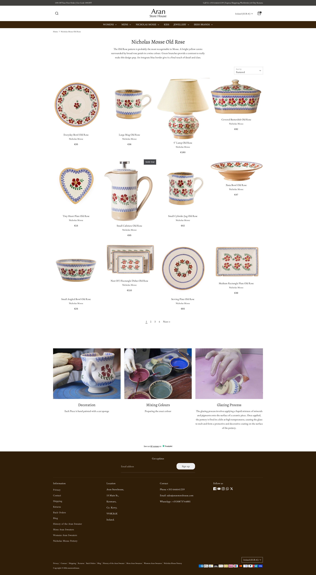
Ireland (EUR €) (242, 13)
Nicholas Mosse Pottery (65, 541)
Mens (125, 25)
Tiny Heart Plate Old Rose (76, 216)
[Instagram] (223, 488)
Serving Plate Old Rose (182, 299)
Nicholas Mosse (146, 25)
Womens (109, 25)
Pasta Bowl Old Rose (236, 185)
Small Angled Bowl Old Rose (76, 299)
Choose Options (76, 127)
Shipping (57, 501)
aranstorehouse (73, 568)
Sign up (186, 466)
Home (55, 31)
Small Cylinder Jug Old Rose (183, 216)
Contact (57, 496)
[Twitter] (231, 488)
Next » (166, 321)
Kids (166, 25)
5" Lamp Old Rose (183, 142)
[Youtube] (218, 488)
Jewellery (180, 25)
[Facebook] (214, 488)
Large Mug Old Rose (129, 134)
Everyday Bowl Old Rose (76, 134)
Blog (55, 518)
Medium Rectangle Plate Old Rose (236, 283)
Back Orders (59, 513)
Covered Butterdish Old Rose (236, 119)
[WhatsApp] (227, 488)
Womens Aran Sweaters (65, 535)
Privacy (57, 490)
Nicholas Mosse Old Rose (71, 31)
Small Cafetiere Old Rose (129, 225)
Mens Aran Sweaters (63, 530)
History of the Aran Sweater (67, 524)
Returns (57, 507)
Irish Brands (202, 25)
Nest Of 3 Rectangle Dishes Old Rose (129, 280)
